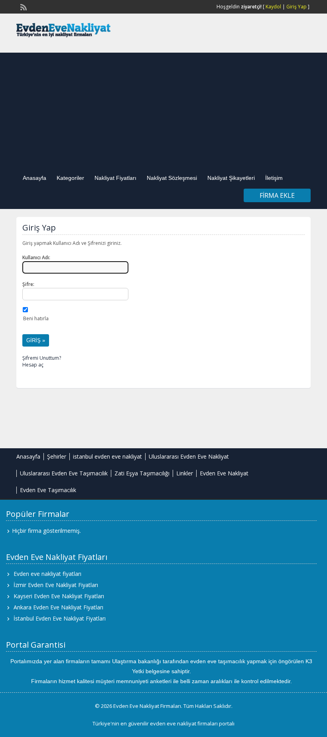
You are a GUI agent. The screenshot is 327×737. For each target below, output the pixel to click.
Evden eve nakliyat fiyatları (47, 573)
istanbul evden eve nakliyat (107, 456)
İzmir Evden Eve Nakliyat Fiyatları (56, 585)
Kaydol (273, 6)
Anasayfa (34, 178)
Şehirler (56, 456)
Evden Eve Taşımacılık (48, 490)
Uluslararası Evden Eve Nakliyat (189, 456)
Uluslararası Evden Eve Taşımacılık (64, 473)
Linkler (184, 473)
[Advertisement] (163, 108)
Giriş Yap (296, 6)
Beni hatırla (36, 318)
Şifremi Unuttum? (41, 358)
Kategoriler (70, 178)
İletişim (274, 178)
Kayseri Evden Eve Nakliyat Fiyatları (59, 596)
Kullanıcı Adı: (36, 257)
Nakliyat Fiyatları (115, 178)
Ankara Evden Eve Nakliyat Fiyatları (58, 607)
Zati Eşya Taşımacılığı (141, 473)
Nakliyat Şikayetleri (231, 178)
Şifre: (28, 284)
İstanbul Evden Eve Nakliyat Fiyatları (60, 618)
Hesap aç (32, 364)
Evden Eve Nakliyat (224, 473)
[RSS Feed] (23, 6)
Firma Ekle (277, 195)
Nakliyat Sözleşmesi (172, 178)
